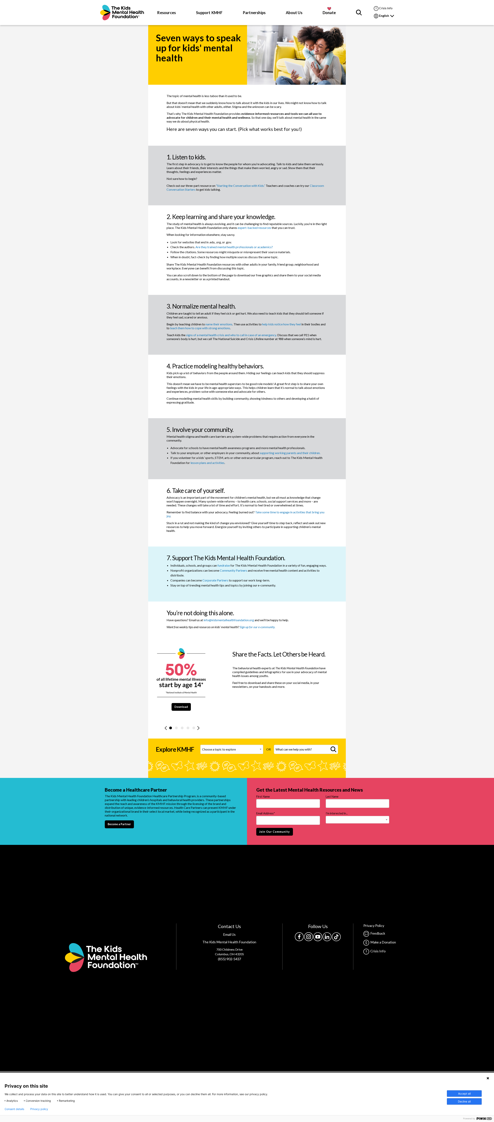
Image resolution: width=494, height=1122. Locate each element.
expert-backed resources (254, 227)
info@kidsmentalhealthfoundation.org (229, 620)
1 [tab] (170, 728)
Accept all (464, 1093)
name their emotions (219, 324)
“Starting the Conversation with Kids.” (240, 185)
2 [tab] (176, 728)
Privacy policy (39, 1109)
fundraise (223, 565)
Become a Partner (119, 824)
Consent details (14, 1109)
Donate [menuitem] (329, 12)
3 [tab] (182, 728)
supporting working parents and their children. (290, 453)
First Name (263, 796)
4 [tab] (188, 728)
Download (181, 706)
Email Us (229, 934)
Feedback (377, 933)
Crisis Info (385, 8)
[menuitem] (122, 12)
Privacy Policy (373, 925)
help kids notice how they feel (281, 324)
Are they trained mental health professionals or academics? (234, 247)
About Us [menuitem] (294, 12)
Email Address (265, 813)
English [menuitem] (384, 15)
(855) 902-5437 (229, 959)
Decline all (464, 1101)
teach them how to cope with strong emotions (200, 328)
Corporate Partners (215, 580)
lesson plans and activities (207, 463)
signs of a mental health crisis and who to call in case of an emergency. (231, 335)
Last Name (332, 796)
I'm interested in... (337, 813)
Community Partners (233, 570)
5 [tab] (193, 728)
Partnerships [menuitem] (254, 12)
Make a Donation (382, 942)
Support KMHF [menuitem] (209, 12)
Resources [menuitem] (166, 12)
